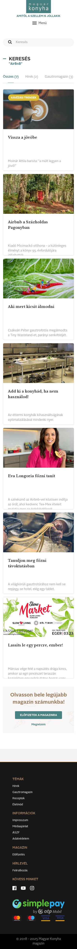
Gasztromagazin (22, 792)
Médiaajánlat (20, 826)
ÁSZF (16, 832)
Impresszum (20, 820)
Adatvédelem (20, 838)
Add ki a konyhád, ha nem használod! (33, 394)
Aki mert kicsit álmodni (31, 307)
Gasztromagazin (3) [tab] (59, 76)
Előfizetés (18, 854)
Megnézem (38, 724)
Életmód (17, 804)
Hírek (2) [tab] (31, 76)
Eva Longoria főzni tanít (31, 476)
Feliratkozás (20, 870)
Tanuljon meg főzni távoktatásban (27, 563)
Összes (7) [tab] (11, 76)
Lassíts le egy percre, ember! (35, 645)
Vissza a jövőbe (22, 137)
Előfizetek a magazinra (38, 715)
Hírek (15, 786)
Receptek (18, 798)
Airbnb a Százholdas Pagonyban (28, 225)
